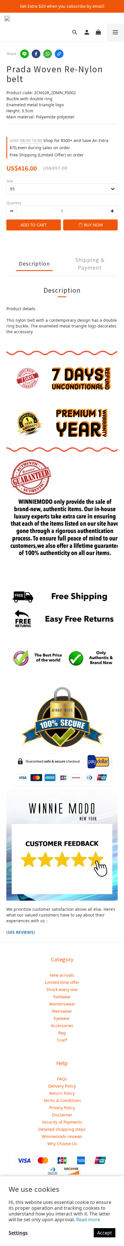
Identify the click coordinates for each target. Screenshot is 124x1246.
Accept (104, 1233)
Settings (18, 1233)
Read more (88, 1219)
